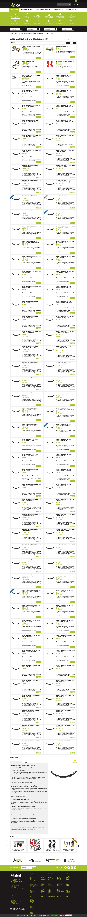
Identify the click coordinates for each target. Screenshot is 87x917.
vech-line (32, 902)
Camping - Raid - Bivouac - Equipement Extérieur (49, 17)
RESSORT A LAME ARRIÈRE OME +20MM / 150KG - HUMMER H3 (65, 136)
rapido (58, 892)
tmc (67, 896)
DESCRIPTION (16, 762)
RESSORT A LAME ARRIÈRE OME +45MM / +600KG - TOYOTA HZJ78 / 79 (30, 317)
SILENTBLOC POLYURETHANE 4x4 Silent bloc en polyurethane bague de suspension (35, 849)
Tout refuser (61, 915)
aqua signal (32, 880)
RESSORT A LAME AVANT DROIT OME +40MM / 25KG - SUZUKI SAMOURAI (65, 606)
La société (14, 886)
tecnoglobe (68, 892)
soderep (67, 884)
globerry (42, 889)
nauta (58, 873)
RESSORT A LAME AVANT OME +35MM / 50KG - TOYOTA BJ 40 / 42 (65, 666)
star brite (68, 886)
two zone (32, 900)
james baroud (50, 873)
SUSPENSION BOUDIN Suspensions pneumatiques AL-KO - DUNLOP (18, 850)
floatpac (42, 884)
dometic (42, 876)
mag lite (49, 887)
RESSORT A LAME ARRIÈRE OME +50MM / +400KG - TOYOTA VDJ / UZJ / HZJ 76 (64, 470)
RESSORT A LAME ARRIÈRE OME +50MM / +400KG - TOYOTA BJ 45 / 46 (64, 440)
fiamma (42, 883)
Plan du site (14, 887)
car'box (31, 889)
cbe (31, 890)
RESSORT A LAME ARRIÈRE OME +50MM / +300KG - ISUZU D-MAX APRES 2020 (64, 425)
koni (49, 879)
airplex (31, 876)
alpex (31, 879)
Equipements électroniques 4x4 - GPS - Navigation (60, 17)
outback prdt (59, 884)
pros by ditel (59, 887)
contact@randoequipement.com (28, 829)
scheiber (67, 878)
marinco (49, 891)
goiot (42, 890)
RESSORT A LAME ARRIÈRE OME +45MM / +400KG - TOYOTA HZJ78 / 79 (30, 302)
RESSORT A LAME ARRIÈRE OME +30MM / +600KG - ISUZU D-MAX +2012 (64, 196)
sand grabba (68, 876)
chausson (32, 891)
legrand (49, 883)
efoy (41, 878)
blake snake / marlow (34, 885)
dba (41, 874)
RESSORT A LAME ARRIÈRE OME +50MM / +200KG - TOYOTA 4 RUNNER (64, 363)
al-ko (31, 877)
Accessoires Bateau (58, 9)
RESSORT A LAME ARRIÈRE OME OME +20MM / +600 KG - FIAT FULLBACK (65, 591)
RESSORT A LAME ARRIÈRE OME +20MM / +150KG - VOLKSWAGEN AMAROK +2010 (64, 76)
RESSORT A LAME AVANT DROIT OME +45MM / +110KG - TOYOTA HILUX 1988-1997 (65, 621)
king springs (50, 878)
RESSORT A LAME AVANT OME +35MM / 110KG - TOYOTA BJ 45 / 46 (31, 666)
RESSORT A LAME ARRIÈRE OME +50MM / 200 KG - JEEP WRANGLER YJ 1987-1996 (65, 530)
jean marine (50, 874)
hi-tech (42, 895)
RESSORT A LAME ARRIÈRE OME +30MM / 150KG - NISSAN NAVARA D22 (31, 227)
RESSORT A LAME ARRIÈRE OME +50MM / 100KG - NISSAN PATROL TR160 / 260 (31, 515)
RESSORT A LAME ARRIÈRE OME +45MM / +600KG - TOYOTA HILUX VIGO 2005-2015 (64, 302)
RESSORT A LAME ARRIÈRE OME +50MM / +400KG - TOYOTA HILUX (64, 455)
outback (58, 883)
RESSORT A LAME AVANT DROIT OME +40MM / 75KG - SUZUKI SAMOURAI (31, 621)
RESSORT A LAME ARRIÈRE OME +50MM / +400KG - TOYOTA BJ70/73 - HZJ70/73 (30, 455)
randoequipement (60, 891)
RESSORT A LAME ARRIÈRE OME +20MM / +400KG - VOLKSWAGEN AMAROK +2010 (30, 121)
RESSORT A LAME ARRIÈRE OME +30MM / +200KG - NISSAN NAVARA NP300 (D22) (64, 181)
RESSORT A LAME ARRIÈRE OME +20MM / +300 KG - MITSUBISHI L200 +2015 (31, 106)
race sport (59, 890)
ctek (31, 896)
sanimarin (68, 877)
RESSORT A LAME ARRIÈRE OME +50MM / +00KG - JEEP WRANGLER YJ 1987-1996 (65, 332)
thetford (67, 893)
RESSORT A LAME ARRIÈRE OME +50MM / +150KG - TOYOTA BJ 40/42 (64, 347)
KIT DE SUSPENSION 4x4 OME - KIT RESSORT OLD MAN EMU (68, 850)
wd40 (31, 911)
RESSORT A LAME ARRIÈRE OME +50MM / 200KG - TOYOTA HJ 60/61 (31, 560)
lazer (49, 880)
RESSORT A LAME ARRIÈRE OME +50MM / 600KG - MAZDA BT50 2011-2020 (65, 575)
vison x (31, 907)
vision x (31, 906)
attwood (31, 883)
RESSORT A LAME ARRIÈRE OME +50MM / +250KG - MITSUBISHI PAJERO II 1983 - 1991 (31, 393)
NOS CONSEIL (29, 762)
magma (49, 889)
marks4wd (50, 892)
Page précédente (73, 39)
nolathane (59, 878)
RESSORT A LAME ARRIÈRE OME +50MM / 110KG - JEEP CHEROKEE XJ (31, 530)
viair (31, 905)
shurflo (67, 879)
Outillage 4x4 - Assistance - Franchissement (15, 24)
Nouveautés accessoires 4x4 (60, 24)
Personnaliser (69, 915)
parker (58, 885)
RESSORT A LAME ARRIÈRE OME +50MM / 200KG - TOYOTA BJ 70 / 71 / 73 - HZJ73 (65, 545)
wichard (31, 912)
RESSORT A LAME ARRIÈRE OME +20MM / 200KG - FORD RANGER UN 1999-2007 (31, 181)
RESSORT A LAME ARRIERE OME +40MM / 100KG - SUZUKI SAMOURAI (65, 257)
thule (67, 895)
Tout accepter (54, 915)
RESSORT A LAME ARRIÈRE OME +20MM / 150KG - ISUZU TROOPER (31, 151)
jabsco (42, 896)
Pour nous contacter (15, 885)
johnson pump (51, 876)
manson (49, 890)
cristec (31, 895)
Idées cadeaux (26, 23)
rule (67, 873)
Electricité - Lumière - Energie (71, 17)
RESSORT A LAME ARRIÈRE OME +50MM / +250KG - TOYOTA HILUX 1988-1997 (30, 409)
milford (49, 895)
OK (75, 0)
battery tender (33, 884)
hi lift (42, 893)
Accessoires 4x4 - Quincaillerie (27, 17)
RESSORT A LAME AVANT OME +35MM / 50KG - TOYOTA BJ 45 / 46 (31, 681)
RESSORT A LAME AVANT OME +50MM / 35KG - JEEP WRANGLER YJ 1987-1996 (31, 741)
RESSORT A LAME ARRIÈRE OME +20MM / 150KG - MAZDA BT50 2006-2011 (65, 151)
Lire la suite (39, 57)
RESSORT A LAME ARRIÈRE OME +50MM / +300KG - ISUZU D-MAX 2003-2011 (30, 425)
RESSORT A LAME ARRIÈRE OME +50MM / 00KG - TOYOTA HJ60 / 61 (65, 500)
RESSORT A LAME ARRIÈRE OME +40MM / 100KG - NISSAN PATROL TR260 (31, 257)
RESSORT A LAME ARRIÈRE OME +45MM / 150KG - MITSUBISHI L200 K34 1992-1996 (65, 317)
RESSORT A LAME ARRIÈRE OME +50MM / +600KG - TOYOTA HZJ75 (64, 485)
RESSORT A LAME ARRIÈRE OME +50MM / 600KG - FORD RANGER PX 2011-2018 (31, 575)
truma (31, 899)
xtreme (31, 913)
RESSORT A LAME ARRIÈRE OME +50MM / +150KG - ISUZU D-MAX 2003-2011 (30, 347)
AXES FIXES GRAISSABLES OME (62, 46)
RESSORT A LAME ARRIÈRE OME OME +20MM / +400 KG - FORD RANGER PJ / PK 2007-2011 (31, 591)
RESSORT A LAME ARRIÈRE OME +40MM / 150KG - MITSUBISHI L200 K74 (31, 272)
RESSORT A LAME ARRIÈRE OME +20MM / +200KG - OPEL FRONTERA (64, 91)
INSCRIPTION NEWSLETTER (15, 867)
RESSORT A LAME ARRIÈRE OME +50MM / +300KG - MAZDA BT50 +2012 (30, 440)
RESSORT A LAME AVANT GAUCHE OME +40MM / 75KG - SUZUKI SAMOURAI (65, 636)
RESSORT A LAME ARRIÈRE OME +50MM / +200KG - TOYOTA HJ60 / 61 (64, 378)
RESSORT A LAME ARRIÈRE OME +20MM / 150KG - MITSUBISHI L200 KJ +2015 (65, 166)
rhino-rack (59, 896)
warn (31, 909)
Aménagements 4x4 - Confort (37, 17)
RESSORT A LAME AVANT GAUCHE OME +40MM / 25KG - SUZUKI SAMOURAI (31, 636)
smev (67, 883)
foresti (42, 886)
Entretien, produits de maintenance (37, 24)
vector (31, 903)
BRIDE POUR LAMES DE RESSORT (28, 61)
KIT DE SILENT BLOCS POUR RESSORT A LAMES (65, 61)
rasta (58, 893)
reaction (58, 895)
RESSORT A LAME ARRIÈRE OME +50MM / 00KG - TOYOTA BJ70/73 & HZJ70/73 (31, 500)
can (31, 887)
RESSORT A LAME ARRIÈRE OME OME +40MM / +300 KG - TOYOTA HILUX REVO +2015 (31, 606)
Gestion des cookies (15, 891)
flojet (42, 885)
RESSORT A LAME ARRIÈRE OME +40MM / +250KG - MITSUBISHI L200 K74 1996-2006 (30, 242)
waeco (31, 908)
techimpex (68, 891)
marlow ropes (50, 893)
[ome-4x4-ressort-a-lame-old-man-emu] (63, 774)
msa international (51, 896)
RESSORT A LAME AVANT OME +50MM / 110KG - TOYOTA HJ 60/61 (65, 711)
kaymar (49, 877)
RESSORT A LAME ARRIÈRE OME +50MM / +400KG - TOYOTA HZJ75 (30, 470)
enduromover (43, 879)
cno (31, 892)
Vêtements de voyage (49, 23)
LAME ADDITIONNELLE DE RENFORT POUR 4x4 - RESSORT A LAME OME (31, 76)
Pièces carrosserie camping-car (43, 9)
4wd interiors (32, 873)
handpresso (43, 891)
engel (42, 880)
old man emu (59, 880)
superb (67, 889)
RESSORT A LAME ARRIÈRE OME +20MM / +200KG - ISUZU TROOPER (30, 91)
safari (67, 874)
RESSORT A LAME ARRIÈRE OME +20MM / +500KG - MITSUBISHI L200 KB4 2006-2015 (64, 121)
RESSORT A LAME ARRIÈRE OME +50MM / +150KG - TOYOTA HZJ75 (30, 363)
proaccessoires (60, 886)
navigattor (59, 874)
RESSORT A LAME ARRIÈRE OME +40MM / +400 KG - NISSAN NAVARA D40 (65, 242)
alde (31, 878)
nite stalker (59, 877)
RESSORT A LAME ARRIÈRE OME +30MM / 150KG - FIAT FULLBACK (31, 212)
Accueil (11, 33)
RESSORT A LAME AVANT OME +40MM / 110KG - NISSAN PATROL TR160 (65, 681)
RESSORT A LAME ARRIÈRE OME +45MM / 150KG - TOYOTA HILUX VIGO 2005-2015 (31, 332)
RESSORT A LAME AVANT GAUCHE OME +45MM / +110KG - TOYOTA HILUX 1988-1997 (31, 651)
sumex (67, 887)
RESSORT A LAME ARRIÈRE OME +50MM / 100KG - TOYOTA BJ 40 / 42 (65, 515)
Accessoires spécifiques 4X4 (15, 17)
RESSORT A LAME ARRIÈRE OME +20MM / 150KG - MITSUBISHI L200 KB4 (31, 166)
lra (48, 886)
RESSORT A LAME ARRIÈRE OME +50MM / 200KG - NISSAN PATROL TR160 (31, 545)
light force (50, 885)
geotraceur (43, 887)
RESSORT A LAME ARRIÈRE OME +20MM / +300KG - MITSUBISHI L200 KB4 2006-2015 (64, 106)
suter (67, 890)
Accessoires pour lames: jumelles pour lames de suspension (31, 47)
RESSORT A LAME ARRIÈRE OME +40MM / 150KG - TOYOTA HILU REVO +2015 (31, 287)
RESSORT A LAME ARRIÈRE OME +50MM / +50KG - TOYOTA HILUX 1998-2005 (31, 485)
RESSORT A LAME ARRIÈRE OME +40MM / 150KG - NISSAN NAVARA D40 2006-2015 (65, 272)
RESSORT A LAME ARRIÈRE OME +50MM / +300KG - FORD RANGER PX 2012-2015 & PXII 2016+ (65, 409)
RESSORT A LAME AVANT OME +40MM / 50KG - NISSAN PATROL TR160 (65, 696)
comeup (31, 893)
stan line (67, 885)
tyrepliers (32, 901)
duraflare (42, 877)
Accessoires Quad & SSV (71, 9)
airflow (31, 874)
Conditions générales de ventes (17, 888)
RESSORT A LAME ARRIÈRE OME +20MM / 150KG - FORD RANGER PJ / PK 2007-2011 (31, 136)
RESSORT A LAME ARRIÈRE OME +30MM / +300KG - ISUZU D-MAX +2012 (30, 196)
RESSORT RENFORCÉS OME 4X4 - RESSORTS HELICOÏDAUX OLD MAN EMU (52, 850)
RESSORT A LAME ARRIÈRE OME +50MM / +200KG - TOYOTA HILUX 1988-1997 (30, 378)
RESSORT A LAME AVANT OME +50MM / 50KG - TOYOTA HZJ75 (65, 741)
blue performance (33, 886)
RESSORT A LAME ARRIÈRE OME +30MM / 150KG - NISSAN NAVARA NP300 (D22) (65, 227)
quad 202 (59, 889)
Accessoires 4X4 (14, 9)
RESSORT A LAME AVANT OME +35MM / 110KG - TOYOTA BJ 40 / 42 (65, 651)
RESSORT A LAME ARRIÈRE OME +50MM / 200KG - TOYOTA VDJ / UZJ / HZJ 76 (65, 560)
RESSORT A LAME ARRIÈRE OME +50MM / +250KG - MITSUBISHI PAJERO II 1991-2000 (64, 393)
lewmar (49, 884)
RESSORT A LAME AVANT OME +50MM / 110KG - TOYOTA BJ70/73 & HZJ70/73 (31, 711)
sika (67, 880)
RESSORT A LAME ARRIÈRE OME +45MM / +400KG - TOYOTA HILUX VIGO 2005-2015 (64, 287)
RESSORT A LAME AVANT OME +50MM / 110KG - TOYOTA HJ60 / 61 (31, 726)
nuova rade (59, 879)
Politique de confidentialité (17, 889)
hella (41, 892)
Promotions (72, 23)
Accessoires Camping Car (26, 9)
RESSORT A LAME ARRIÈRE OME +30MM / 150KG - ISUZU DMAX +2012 (65, 212)
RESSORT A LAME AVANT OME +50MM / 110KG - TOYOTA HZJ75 (65, 726)
